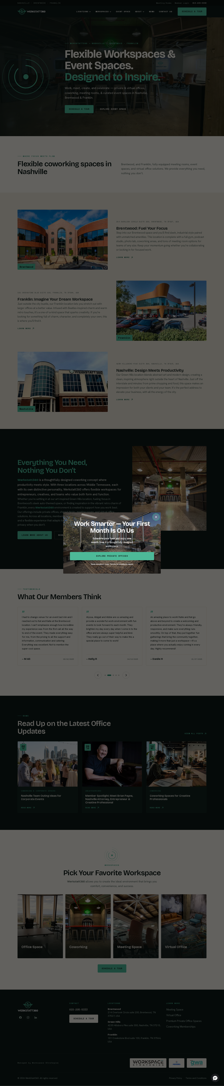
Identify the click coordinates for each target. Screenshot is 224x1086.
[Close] (156, 517)
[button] (215, 1078)
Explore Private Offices (112, 556)
